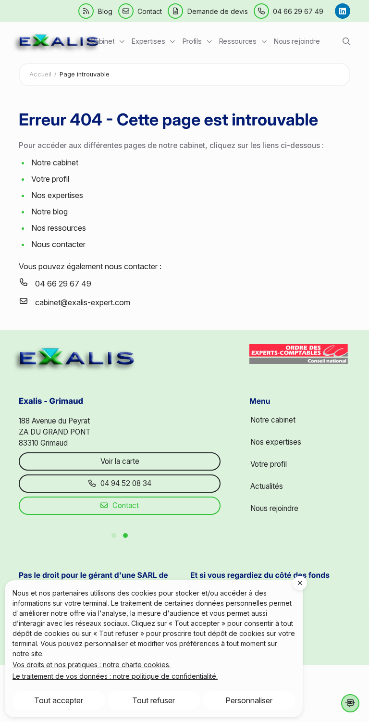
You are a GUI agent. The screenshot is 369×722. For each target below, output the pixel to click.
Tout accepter (58, 700)
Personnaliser (248, 700)
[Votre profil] (197, 41)
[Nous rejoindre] (299, 41)
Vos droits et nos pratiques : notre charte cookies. (91, 664)
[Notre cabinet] (107, 41)
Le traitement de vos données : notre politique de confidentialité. (115, 676)
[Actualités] (242, 41)
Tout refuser (153, 700)
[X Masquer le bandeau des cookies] (300, 583)
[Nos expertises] (153, 41)
